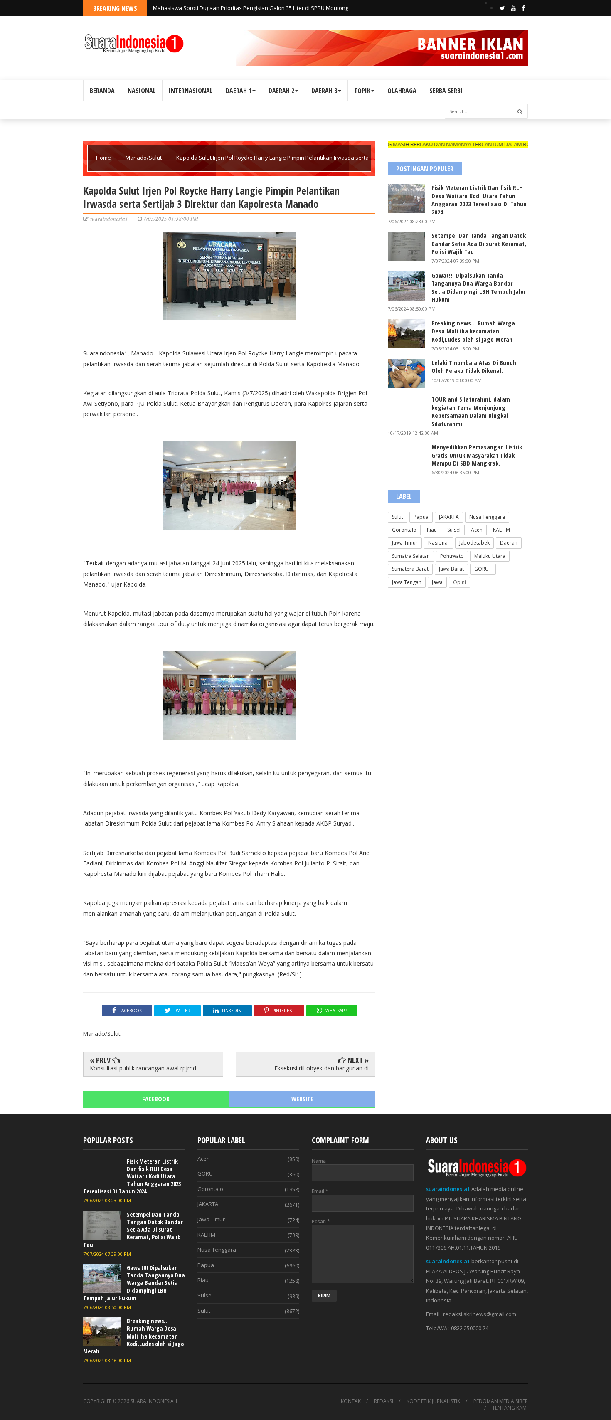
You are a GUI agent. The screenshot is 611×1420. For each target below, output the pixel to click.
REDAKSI (383, 1401)
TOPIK (362, 90)
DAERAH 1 (238, 90)
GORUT (483, 568)
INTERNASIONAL (191, 90)
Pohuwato (452, 556)
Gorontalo (404, 529)
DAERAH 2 (281, 90)
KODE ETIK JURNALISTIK (433, 1401)
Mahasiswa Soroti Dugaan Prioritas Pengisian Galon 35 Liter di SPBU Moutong (250, 8)
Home (104, 157)
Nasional (438, 542)
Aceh (477, 529)
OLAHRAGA (401, 90)
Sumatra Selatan (411, 556)
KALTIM (501, 529)
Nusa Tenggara (487, 516)
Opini (459, 582)
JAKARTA (449, 516)
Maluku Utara (489, 556)
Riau (432, 529)
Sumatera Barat (410, 568)
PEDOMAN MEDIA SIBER (500, 1401)
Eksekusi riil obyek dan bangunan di (321, 1068)
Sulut (397, 516)
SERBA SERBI (446, 90)
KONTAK (351, 1401)
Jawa (437, 582)
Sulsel (454, 529)
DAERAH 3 (324, 90)
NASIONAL (142, 90)
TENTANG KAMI (510, 1408)
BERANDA (102, 90)
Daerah (508, 542)
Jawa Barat (451, 568)
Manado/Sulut (144, 157)
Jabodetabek (474, 542)
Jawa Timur (405, 542)
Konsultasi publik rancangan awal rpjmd (143, 1068)
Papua (421, 516)
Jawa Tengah (406, 582)
